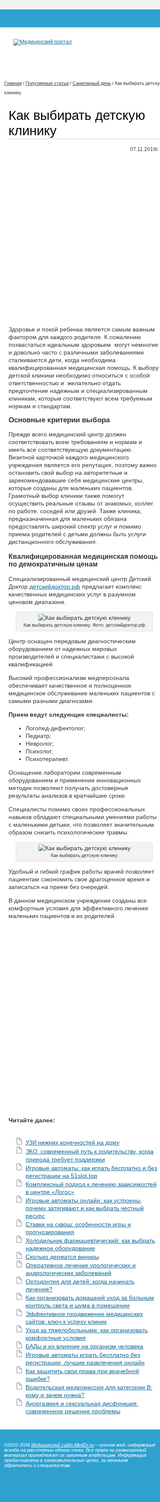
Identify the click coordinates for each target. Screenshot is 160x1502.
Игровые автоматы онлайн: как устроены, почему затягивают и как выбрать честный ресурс (85, 1208)
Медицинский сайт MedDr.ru (62, 1444)
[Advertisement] (80, 240)
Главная (13, 83)
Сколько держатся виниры (62, 1256)
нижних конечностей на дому (72, 1142)
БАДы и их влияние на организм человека (84, 1346)
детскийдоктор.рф (54, 586)
